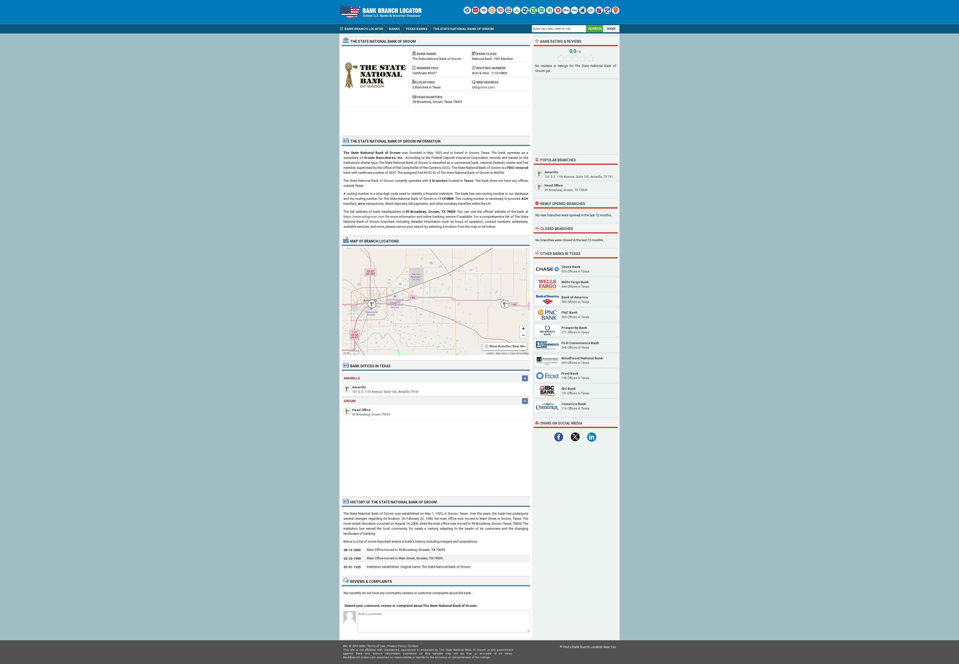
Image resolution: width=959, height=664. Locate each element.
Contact (413, 646)
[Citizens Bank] (541, 13)
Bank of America (574, 297)
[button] (502, 301)
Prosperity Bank (574, 328)
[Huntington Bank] (549, 13)
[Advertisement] (436, 119)
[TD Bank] (533, 13)
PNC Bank (569, 312)
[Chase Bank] (467, 13)
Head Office (361, 410)
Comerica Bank (573, 404)
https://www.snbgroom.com (363, 217)
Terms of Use (376, 646)
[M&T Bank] (574, 13)
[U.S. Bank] (500, 13)
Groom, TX (427, 550)
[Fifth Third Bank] (525, 13)
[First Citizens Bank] (599, 13)
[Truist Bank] (508, 13)
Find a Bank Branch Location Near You (589, 647)
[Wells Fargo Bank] (475, 13)
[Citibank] (591, 13)
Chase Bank (570, 267)
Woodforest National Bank (582, 358)
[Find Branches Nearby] (615, 13)
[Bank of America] (483, 13)
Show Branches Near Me (507, 346)
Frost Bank (569, 373)
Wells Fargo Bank (575, 282)
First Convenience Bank (580, 343)
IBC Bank (568, 389)
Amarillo (352, 378)
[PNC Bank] (492, 13)
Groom (350, 401)
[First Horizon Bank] (607, 13)
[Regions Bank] (516, 13)
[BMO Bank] (558, 13)
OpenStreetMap (519, 353)
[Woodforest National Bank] (582, 13)
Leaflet (490, 353)
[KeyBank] (566, 13)
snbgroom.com (483, 87)
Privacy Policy (396, 646)
